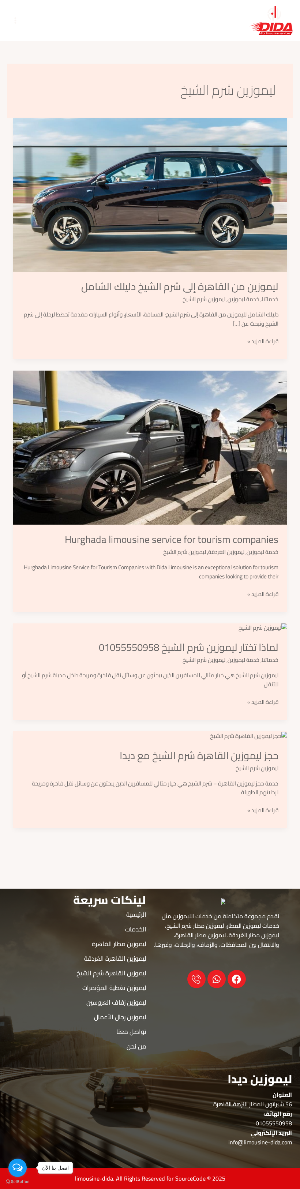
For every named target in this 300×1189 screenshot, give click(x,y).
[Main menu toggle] (15, 20)
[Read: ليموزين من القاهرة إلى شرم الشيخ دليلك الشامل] (150, 194)
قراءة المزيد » (262, 341)
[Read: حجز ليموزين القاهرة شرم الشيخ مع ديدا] (248, 735)
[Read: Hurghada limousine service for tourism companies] (150, 447)
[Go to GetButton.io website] (17, 1181)
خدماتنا (270, 299)
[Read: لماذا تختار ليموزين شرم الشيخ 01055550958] (263, 627)
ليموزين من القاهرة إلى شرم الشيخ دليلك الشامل (179, 286)
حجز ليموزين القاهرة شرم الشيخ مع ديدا (199, 755)
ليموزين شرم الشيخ (204, 299)
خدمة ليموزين (243, 299)
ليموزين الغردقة (226, 552)
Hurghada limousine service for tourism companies (171, 539)
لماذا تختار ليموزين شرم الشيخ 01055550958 (188, 647)
